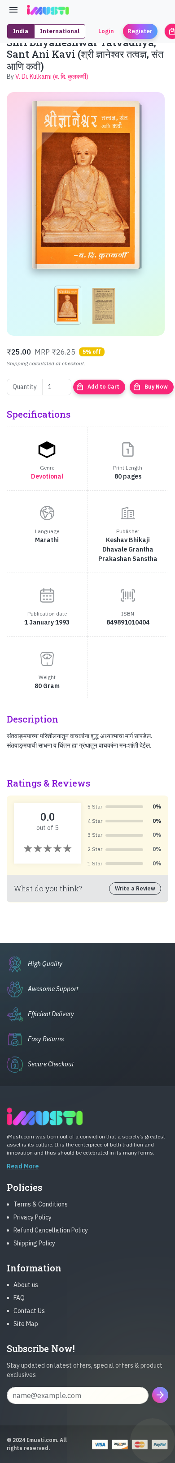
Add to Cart (97, 387)
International (59, 31)
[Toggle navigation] (13, 10)
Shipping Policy (34, 1243)
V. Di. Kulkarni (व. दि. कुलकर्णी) (51, 77)
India (20, 31)
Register (140, 31)
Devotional (47, 476)
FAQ (19, 1298)
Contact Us (29, 1311)
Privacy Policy (32, 1217)
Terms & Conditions (40, 1204)
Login (106, 31)
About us (25, 1285)
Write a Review (135, 888)
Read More (23, 1166)
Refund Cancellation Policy (50, 1230)
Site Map (25, 1324)
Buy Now (150, 387)
